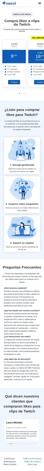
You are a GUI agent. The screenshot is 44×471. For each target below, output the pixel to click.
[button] (39, 3)
